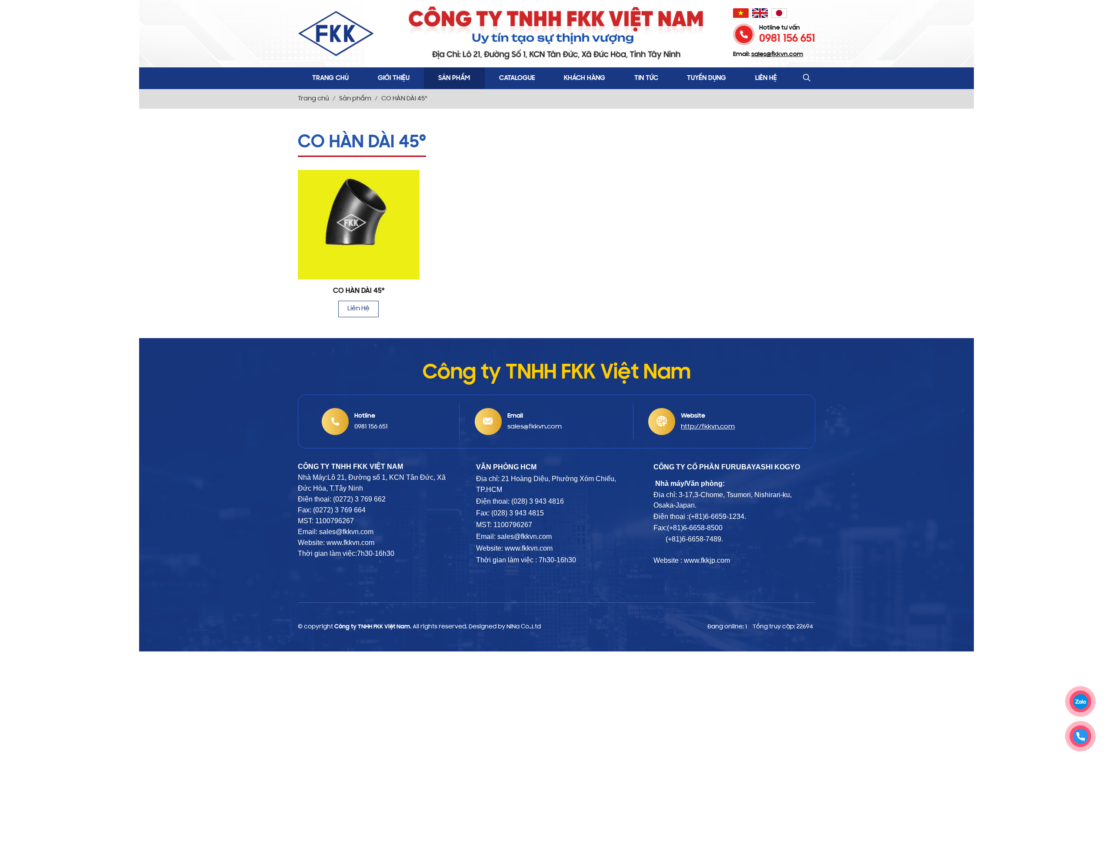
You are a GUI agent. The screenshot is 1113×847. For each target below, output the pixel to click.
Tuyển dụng (706, 78)
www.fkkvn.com (529, 548)
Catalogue (517, 78)
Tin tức (646, 78)
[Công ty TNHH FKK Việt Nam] (336, 33)
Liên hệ (766, 78)
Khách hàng (584, 78)
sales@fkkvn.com (524, 536)
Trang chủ (330, 78)
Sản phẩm (454, 78)
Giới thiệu (394, 78)
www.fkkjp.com (707, 560)
